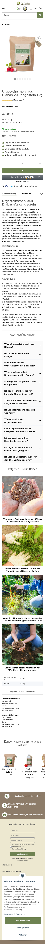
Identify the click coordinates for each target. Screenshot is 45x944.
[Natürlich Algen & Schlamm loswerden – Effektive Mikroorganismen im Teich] (22, 595)
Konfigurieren (23, 928)
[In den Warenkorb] (4, 32)
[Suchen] (40, 15)
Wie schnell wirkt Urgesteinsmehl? (13, 421)
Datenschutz (21, 914)
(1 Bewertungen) (18, 100)
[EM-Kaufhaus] (23, 3)
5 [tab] (25, 79)
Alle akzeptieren (23, 921)
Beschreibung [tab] (9, 194)
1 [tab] (15, 79)
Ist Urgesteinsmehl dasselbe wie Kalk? (19, 411)
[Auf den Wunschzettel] (37, 38)
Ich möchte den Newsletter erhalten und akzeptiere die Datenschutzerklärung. (23, 847)
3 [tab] (20, 79)
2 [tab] (17, 79)
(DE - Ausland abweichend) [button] (26, 132)
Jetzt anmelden (22, 854)
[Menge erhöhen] (40, 163)
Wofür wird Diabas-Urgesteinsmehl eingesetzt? (19, 364)
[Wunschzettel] (35, 8)
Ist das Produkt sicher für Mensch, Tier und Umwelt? (18, 392)
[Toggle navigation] (3, 7)
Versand (19, 122)
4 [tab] (22, 79)
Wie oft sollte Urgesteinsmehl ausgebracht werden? (20, 402)
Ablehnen (23, 935)
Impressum (8, 914)
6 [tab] (27, 79)
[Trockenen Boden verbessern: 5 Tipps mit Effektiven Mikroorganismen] (22, 496)
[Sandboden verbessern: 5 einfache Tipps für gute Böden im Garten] (22, 545)
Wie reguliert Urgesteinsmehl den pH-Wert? (20, 383)
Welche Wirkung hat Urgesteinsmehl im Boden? (19, 373)
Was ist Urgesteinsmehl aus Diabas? (19, 345)
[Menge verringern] (5, 163)
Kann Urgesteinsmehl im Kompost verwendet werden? (20, 430)
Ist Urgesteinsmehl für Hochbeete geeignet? (16, 439)
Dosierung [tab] (25, 194)
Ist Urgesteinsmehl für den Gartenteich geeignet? (18, 449)
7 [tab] (30, 79)
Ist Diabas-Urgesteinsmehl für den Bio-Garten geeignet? (20, 458)
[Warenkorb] (40, 8)
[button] (31, 8)
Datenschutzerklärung (22, 860)
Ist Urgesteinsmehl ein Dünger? (16, 355)
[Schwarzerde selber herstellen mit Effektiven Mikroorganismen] (22, 644)
